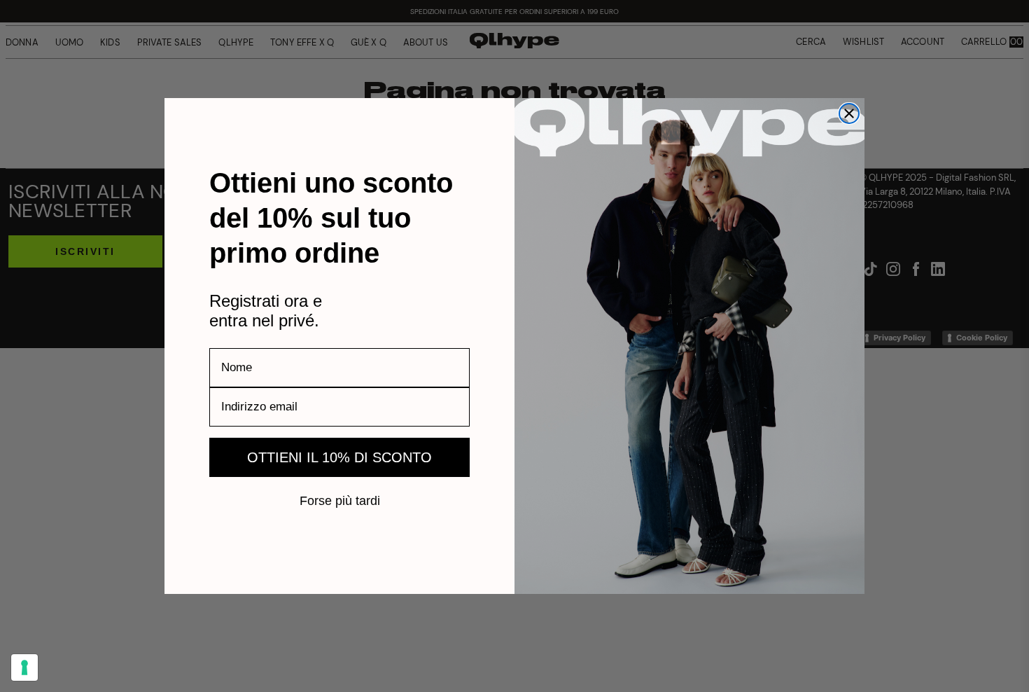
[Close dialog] (849, 113)
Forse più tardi (340, 500)
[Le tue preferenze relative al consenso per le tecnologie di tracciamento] (24, 667)
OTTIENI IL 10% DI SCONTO (339, 457)
